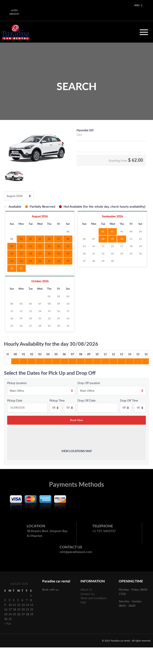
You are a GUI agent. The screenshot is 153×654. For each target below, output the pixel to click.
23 (112, 253)
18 (131, 246)
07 (93, 239)
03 (121, 231)
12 (140, 239)
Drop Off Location (88, 383)
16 (112, 246)
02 (112, 231)
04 (131, 231)
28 (93, 261)
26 (140, 253)
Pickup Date (14, 400)
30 (11, 268)
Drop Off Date (86, 400)
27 (84, 261)
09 (112, 239)
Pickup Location (17, 383)
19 (140, 246)
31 (21, 268)
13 (84, 246)
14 (93, 246)
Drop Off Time (129, 400)
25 (131, 253)
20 (84, 253)
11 (131, 239)
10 (121, 239)
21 (93, 253)
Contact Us (87, 594)
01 (103, 231)
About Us (86, 589)
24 (121, 253)
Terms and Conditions (93, 598)
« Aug (7, 623)
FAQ (83, 602)
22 (103, 253)
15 (103, 246)
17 (121, 246)
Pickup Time (57, 400)
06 (84, 239)
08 (103, 239)
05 (140, 231)
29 (103, 261)
